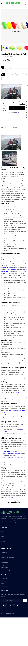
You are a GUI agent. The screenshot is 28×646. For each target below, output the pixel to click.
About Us (3, 544)
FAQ (2, 536)
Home (2, 531)
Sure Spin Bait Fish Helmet (7, 555)
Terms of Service (5, 586)
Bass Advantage (5, 567)
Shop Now (10, 497)
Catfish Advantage (5, 570)
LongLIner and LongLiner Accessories (10, 565)
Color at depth (5, 366)
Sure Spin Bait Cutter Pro (7, 557)
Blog (2, 539)
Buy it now (17, 108)
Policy (2, 583)
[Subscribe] (25, 600)
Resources (3, 534)
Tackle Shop (4, 578)
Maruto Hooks (4, 562)
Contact (3, 541)
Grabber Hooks (5, 560)
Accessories (4, 552)
